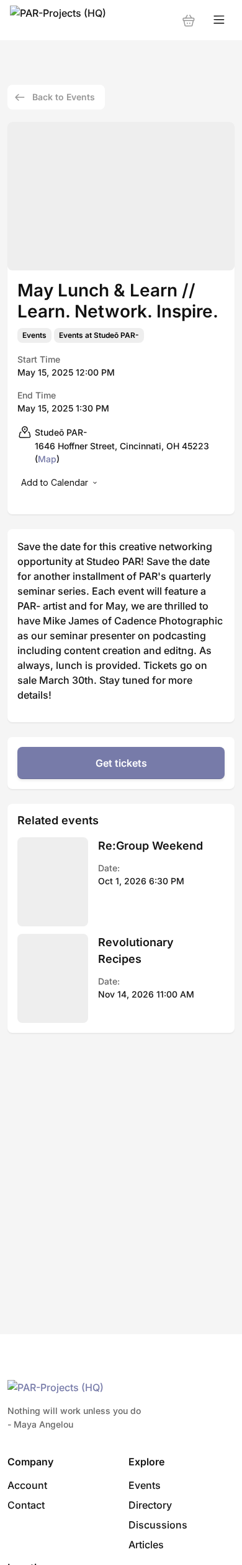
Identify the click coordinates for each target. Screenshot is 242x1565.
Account (27, 1485)
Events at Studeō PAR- (99, 335)
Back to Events (63, 97)
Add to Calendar (54, 482)
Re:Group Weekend (150, 845)
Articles (146, 1544)
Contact (26, 1505)
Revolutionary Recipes (136, 950)
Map (47, 459)
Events (34, 335)
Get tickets (121, 763)
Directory (150, 1505)
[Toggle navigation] (219, 20)
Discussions (157, 1525)
